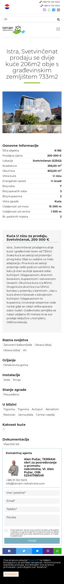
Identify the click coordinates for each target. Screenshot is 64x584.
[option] (9, 129)
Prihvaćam (11, 574)
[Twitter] (24, 551)
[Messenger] (37, 551)
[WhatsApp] (57, 551)
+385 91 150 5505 (51, 6)
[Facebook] (9, 551)
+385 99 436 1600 (51, 2)
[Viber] (48, 551)
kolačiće (33, 560)
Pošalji (32, 540)
